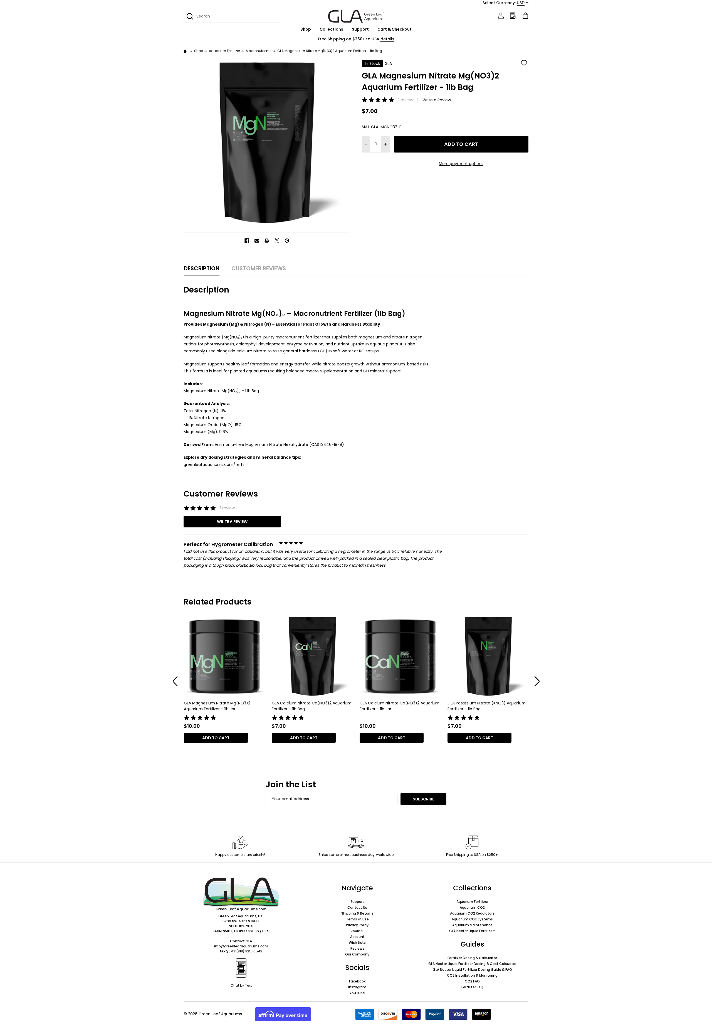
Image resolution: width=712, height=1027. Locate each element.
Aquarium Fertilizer (472, 901)
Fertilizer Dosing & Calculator (472, 957)
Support (360, 29)
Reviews (357, 948)
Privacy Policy (357, 925)
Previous (175, 681)
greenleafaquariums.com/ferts (214, 464)
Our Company (357, 954)
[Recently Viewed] (513, 16)
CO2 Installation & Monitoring (472, 975)
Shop (305, 29)
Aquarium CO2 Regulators (472, 913)
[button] (241, 894)
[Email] (257, 240)
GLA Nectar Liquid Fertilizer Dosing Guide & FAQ (472, 969)
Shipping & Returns (357, 913)
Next (537, 681)
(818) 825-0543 (249, 951)
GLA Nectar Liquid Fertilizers (472, 930)
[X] (277, 240)
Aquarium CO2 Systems (472, 919)
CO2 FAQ (472, 981)
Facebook (357, 981)
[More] (314, 29)
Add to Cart (461, 144)
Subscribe (423, 799)
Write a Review (436, 100)
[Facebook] (247, 240)
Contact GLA (241, 941)
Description (201, 268)
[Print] (267, 240)
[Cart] (525, 16)
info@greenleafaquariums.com (241, 946)
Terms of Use (357, 919)
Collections (331, 29)
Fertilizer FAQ (472, 987)
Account (357, 936)
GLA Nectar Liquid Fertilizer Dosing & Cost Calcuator (472, 963)
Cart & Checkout (394, 29)
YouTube (357, 993)
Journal (357, 930)
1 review (405, 100)
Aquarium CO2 (472, 907)
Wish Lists (357, 942)
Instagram (357, 987)
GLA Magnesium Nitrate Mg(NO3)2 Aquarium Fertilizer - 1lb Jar (217, 706)
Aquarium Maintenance (472, 925)
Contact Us (357, 907)
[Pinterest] (287, 240)
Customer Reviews (258, 268)
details (387, 39)
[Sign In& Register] (501, 16)
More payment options (461, 163)
